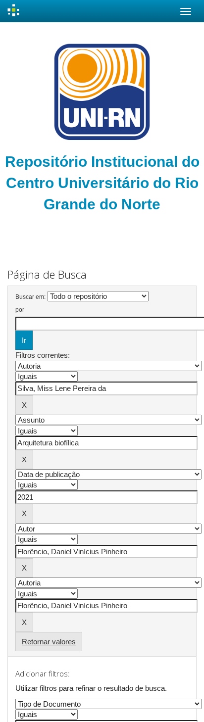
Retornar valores (49, 641)
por (19, 309)
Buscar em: (30, 296)
